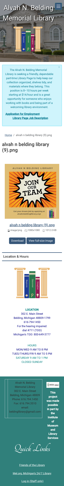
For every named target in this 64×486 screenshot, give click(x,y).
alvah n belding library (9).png (32, 225)
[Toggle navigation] (58, 6)
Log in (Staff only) (33, 481)
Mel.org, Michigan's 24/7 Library (32, 473)
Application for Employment (22, 114)
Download (17, 240)
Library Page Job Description (30, 118)
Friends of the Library (32, 465)
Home (8, 135)
